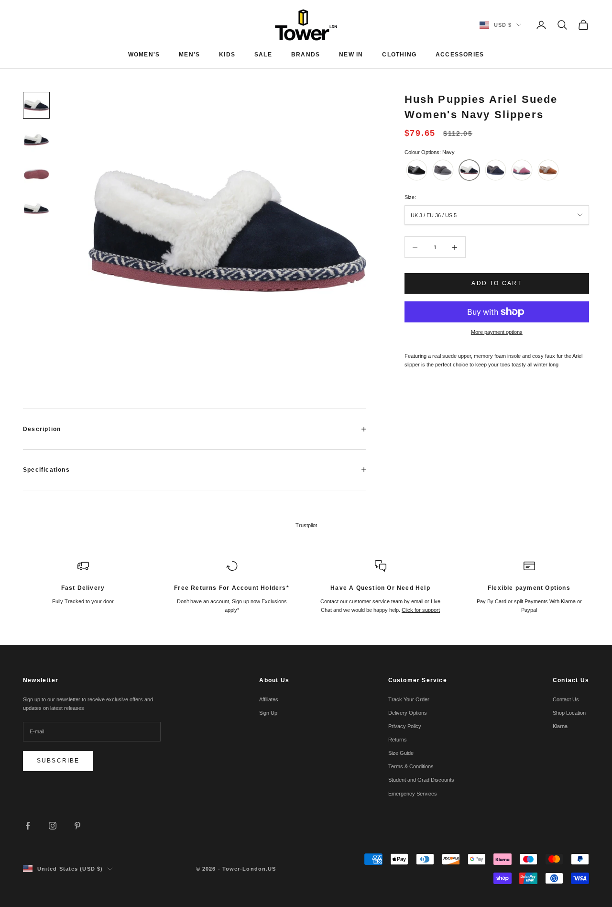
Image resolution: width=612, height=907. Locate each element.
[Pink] (522, 170)
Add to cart (496, 283)
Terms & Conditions (411, 766)
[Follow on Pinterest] (77, 825)
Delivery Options (407, 713)
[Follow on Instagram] (52, 825)
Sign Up (268, 713)
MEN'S (189, 54)
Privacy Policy (404, 726)
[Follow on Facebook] (28, 825)
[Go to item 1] (36, 105)
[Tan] (548, 170)
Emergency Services (412, 793)
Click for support (421, 610)
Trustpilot (306, 525)
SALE (263, 54)
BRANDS (305, 54)
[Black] (416, 170)
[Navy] (469, 170)
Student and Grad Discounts (421, 780)
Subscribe (58, 760)
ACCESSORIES (460, 54)
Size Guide (401, 753)
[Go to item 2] (36, 139)
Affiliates (268, 699)
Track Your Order (408, 699)
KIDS (227, 54)
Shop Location (569, 713)
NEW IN (351, 54)
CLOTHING (399, 54)
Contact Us (566, 699)
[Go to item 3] (36, 174)
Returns (397, 739)
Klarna (560, 726)
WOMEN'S (144, 54)
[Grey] (443, 170)
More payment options (497, 332)
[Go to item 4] (36, 208)
